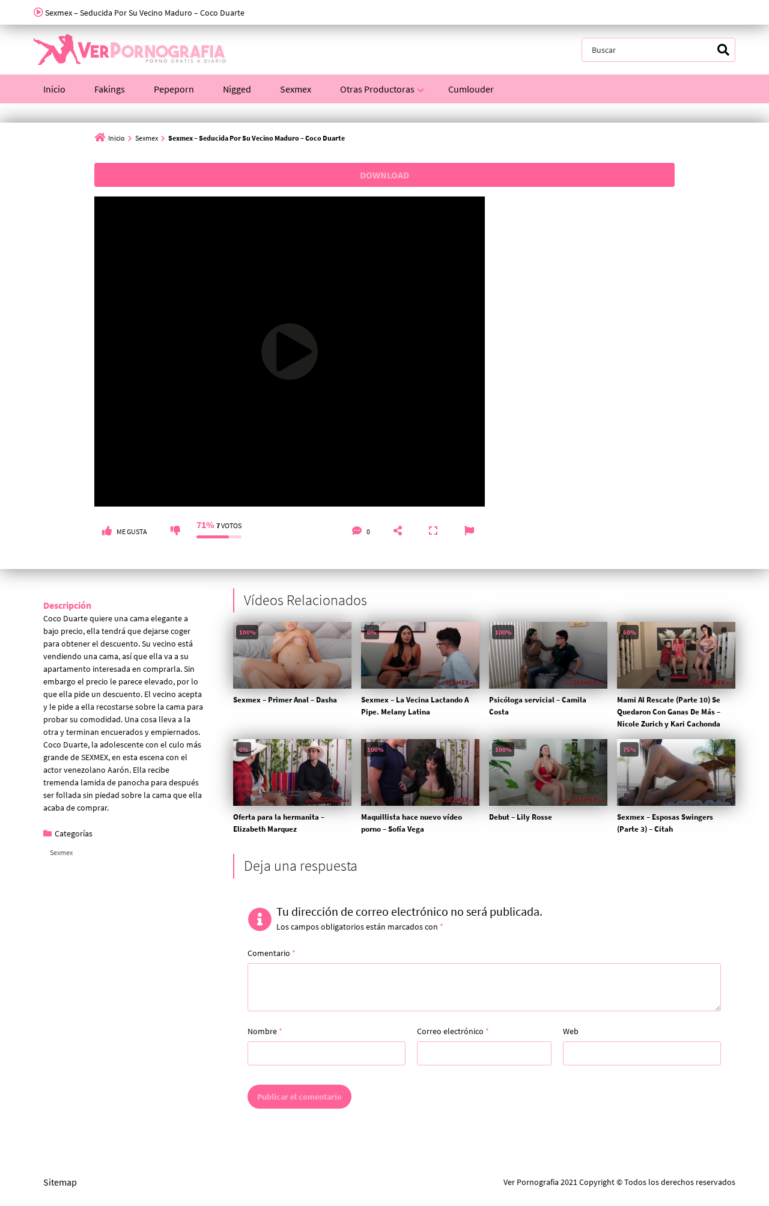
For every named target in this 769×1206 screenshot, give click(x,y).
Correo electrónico (453, 1031)
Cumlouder (471, 89)
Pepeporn (174, 89)
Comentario (272, 953)
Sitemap (60, 1182)
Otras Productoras (377, 89)
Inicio (54, 89)
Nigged (237, 89)
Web (571, 1031)
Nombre (265, 1031)
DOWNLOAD (384, 175)
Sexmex (295, 89)
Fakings (109, 89)
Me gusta (132, 531)
